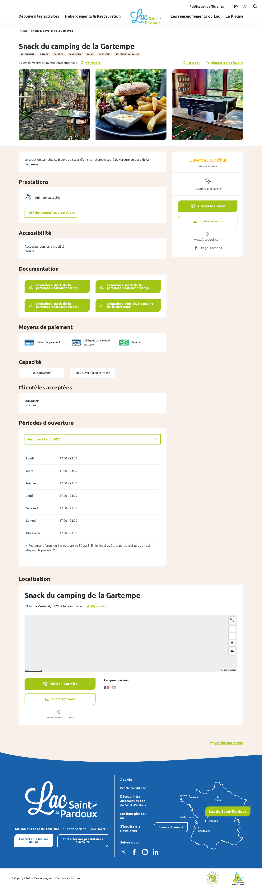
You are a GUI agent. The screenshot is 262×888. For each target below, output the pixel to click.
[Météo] (236, 6)
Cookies (75, 878)
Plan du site (61, 878)
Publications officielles (206, 6)
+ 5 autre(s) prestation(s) (207, 188)
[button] (255, 6)
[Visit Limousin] (212, 878)
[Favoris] (245, 6)
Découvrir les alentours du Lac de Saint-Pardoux (133, 801)
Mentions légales (43, 878)
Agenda (126, 779)
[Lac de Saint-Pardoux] (145, 16)
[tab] (89, 439)
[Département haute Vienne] (238, 878)
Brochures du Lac (133, 788)
